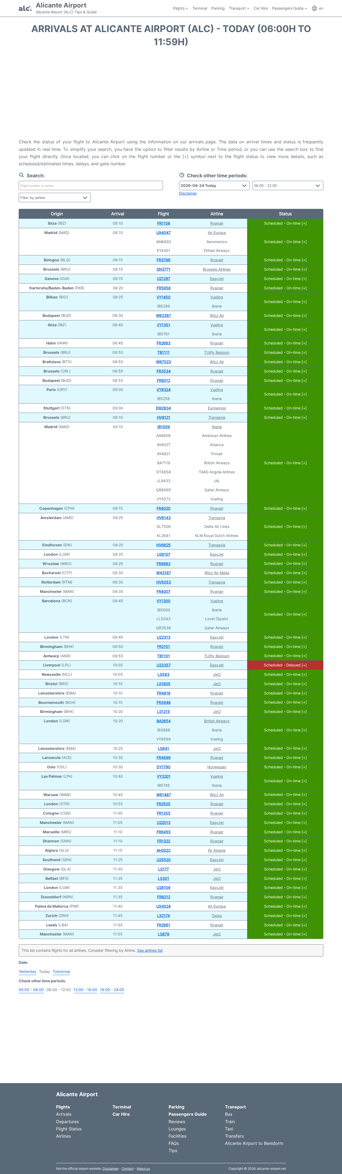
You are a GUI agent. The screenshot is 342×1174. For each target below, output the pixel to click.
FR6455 (164, 832)
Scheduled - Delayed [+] (285, 665)
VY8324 (164, 389)
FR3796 (163, 260)
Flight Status (68, 1128)
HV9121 (163, 417)
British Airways (217, 721)
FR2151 (163, 646)
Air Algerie (217, 850)
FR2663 (163, 343)
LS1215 (163, 711)
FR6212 (163, 897)
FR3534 (164, 371)
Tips (173, 1150)
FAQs (174, 1143)
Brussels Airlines (217, 269)
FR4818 (163, 693)
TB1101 (163, 656)
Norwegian (216, 767)
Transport (235, 1107)
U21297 (163, 278)
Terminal (199, 8)
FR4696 (164, 757)
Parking (218, 8)
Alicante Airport (61, 5)
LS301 (163, 878)
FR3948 (164, 702)
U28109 (163, 887)
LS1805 (163, 683)
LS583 (163, 674)
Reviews (177, 1121)
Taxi (229, 1128)
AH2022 (163, 850)
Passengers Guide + (289, 8)
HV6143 (164, 517)
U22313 (163, 637)
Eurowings (217, 408)
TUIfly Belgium (217, 352)
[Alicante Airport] (25, 8)
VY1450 (163, 297)
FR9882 (163, 563)
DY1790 (163, 767)
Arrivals (63, 1114)
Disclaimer (110, 1169)
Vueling (216, 297)
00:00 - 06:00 (31, 989)
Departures (67, 1121)
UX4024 (163, 906)
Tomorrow (61, 971)
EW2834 (163, 408)
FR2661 (163, 925)
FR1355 (163, 813)
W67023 (163, 361)
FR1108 (163, 223)
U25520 (164, 859)
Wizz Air (217, 315)
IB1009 (163, 426)
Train (230, 1121)
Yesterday (27, 971)
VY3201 (163, 776)
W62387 (163, 315)
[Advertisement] (171, 95)
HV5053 (163, 582)
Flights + (180, 8)
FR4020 (163, 508)
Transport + (239, 8)
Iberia (217, 426)
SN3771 (163, 269)
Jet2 (217, 674)
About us (143, 1169)
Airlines (63, 1136)
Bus (228, 1114)
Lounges (177, 1128)
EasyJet (217, 278)
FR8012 (163, 380)
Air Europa (217, 232)
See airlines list (150, 950)
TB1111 (163, 352)
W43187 (163, 572)
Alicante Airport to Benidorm (254, 1143)
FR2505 (163, 803)
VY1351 (163, 325)
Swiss (217, 915)
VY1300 (163, 600)
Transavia (216, 417)
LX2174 (163, 915)
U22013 (163, 822)
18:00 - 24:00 (112, 989)
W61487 (163, 794)
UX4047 (163, 232)
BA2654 (164, 721)
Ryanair (216, 223)
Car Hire (261, 8)
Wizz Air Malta (216, 572)
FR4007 (163, 591)
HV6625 (163, 545)
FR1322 (163, 841)
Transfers (234, 1136)
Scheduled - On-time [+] (285, 223)
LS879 (163, 934)
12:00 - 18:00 (85, 989)
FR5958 (164, 288)
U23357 (164, 665)
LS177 (163, 869)
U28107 (163, 554)
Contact (128, 1169)
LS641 (163, 748)
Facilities (177, 1136)
